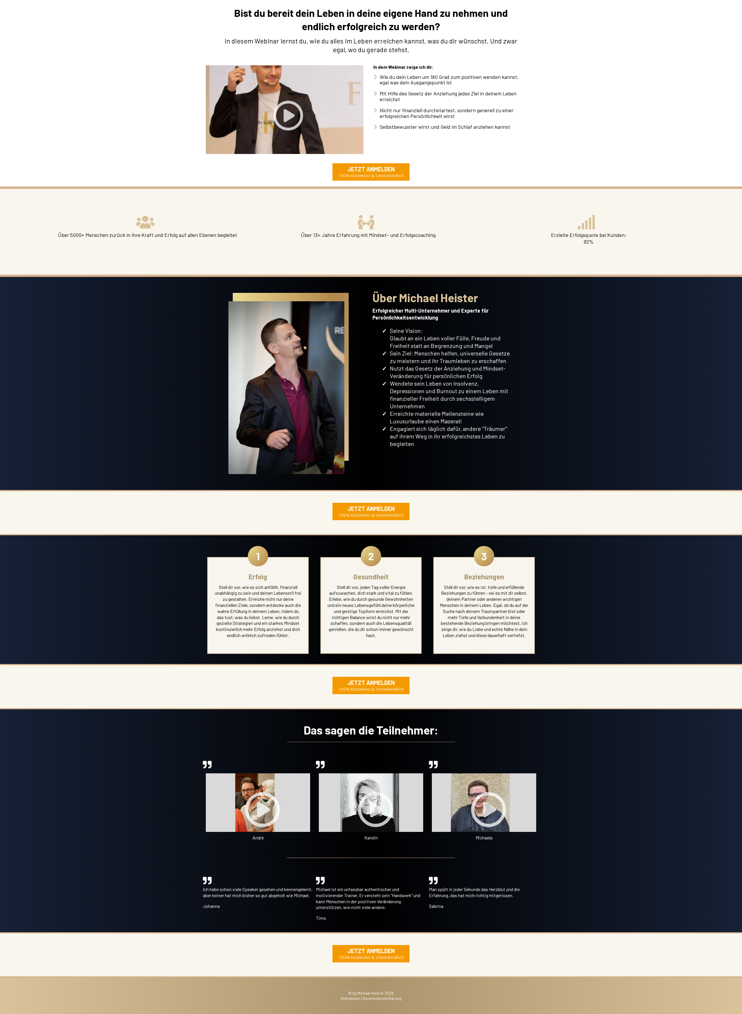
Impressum (350, 998)
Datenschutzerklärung (382, 998)
